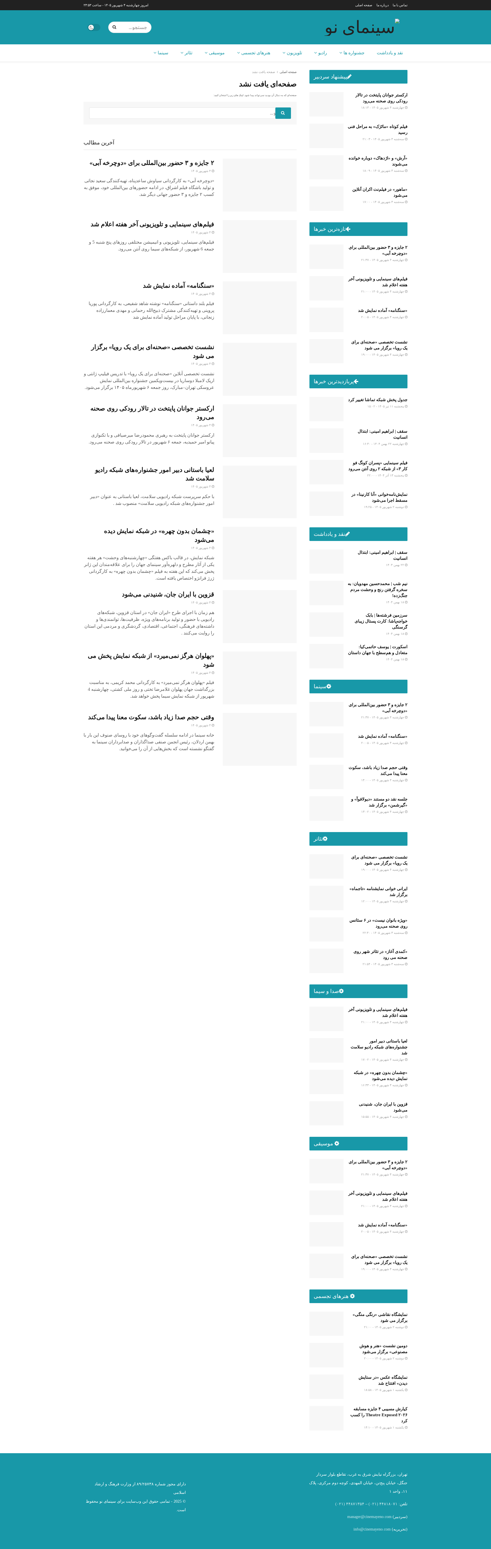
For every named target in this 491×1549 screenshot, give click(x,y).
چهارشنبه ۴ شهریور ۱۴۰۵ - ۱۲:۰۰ (383, 901)
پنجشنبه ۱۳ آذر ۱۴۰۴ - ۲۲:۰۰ (386, 475)
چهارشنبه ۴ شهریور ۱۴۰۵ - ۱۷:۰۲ (383, 1059)
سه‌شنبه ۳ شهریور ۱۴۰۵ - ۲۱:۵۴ (384, 964)
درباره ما (382, 5)
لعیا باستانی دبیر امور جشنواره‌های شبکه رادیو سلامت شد (379, 1047)
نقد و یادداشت (390, 52)
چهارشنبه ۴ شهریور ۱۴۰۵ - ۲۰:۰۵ (383, 317)
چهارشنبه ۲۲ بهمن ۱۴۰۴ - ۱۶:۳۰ (384, 443)
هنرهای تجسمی (255, 52)
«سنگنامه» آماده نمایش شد (178, 285)
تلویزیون (294, 52)
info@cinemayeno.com (372, 1529)
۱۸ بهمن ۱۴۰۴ (395, 602)
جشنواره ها (354, 52)
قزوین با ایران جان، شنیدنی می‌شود (168, 594)
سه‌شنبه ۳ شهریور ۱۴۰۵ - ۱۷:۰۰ (384, 202)
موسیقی (217, 52)
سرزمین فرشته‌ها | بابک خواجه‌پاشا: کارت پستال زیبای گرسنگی (381, 621)
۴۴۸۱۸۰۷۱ (388, 1504)
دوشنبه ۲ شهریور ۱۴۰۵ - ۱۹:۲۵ (384, 507)
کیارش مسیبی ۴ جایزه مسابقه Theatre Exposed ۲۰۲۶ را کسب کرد (378, 1415)
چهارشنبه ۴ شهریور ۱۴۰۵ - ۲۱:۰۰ (383, 291)
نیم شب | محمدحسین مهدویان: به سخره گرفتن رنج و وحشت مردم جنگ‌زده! (377, 589)
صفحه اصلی (363, 5)
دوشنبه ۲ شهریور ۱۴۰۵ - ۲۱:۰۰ (384, 1327)
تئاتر (188, 52)
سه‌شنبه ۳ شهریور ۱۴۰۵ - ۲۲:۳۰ (384, 932)
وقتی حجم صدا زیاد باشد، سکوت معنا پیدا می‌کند (151, 717)
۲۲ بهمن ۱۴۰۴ (395, 565)
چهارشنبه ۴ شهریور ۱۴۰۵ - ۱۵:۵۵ (383, 1116)
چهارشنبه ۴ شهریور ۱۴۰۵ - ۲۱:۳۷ (383, 260)
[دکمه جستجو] (115, 27)
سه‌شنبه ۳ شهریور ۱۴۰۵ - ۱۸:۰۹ (384, 170)
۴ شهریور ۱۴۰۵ (201, 171)
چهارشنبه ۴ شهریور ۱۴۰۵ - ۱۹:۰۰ (383, 354)
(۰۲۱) (373, 1504)
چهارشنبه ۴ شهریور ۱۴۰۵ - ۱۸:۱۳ (383, 107)
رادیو (322, 52)
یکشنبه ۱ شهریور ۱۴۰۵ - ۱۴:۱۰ (384, 1427)
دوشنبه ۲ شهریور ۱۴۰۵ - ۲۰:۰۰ (384, 1358)
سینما (163, 52)
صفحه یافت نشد (263, 72)
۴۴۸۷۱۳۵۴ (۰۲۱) (349, 1504)
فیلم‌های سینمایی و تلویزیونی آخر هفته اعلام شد (152, 224)
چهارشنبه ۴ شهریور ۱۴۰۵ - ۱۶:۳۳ (383, 1085)
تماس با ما (400, 5)
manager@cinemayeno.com (369, 1517)
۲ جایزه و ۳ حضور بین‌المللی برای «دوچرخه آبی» (152, 162)
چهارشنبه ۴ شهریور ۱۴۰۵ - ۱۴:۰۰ (383, 780)
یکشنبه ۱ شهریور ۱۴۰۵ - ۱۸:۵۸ (384, 1390)
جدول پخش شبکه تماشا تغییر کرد (377, 399)
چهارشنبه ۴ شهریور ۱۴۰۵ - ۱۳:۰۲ (383, 811)
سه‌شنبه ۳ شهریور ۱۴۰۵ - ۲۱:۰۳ (384, 139)
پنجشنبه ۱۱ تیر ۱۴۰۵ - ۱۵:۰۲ (386, 406)
